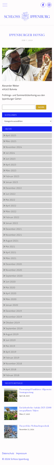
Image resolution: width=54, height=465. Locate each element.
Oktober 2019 (13, 322)
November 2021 (14, 234)
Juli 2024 (10, 153)
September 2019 (14, 328)
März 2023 (11, 170)
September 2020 (14, 275)
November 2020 (14, 269)
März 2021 (11, 258)
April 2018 (11, 369)
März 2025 (11, 141)
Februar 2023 (12, 176)
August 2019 (12, 334)
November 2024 (14, 147)
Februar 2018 (12, 375)
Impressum (21, 453)
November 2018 (14, 363)
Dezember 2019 (14, 310)
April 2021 (11, 252)
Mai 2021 (10, 246)
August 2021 (12, 240)
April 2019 (11, 351)
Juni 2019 (11, 340)
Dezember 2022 (14, 188)
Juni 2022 (11, 193)
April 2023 (11, 164)
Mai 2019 (10, 346)
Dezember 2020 (14, 264)
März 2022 (11, 211)
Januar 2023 (12, 182)
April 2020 (11, 293)
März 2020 (11, 299)
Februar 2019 (12, 357)
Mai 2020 (10, 287)
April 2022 (11, 205)
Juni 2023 (11, 158)
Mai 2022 (10, 199)
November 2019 (14, 316)
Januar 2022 (12, 223)
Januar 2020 (12, 305)
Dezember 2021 (14, 229)
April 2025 (11, 135)
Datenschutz (8, 453)
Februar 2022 (12, 217)
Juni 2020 (11, 281)
